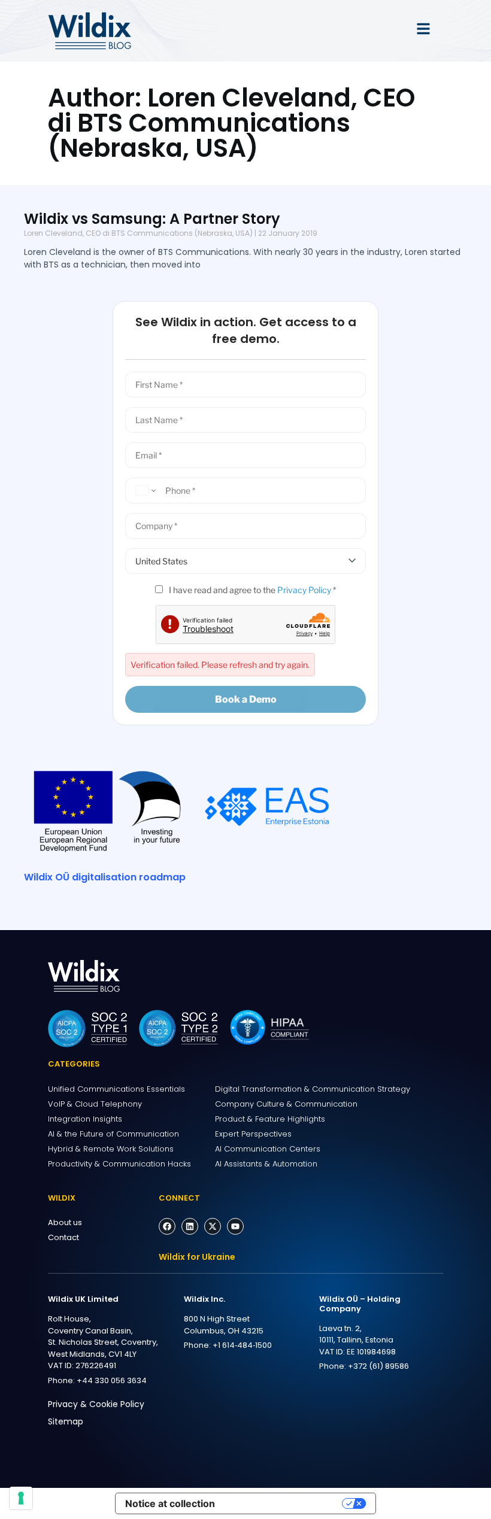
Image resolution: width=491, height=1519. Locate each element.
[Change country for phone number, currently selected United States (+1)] (144, 490)
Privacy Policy (304, 590)
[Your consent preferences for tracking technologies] (21, 1498)
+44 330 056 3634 (112, 1380)
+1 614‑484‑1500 (242, 1345)
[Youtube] (235, 1226)
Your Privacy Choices (284, 1503)
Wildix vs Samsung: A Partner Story (152, 219)
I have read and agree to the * (251, 590)
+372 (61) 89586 (378, 1366)
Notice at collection (170, 1503)
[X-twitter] (212, 1226)
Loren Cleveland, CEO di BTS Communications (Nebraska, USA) (138, 233)
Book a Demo (246, 699)
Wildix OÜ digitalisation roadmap (105, 877)
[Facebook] (167, 1226)
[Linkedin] (189, 1226)
